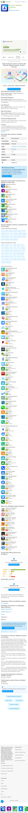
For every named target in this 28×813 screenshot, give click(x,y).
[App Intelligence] (2, 801)
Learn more (19, 173)
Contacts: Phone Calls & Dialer (11, 406)
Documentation (4, 786)
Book (19, 256)
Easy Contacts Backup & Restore (11, 292)
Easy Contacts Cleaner (9, 335)
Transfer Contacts (8, 490)
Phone (3, 245)
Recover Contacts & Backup (10, 381)
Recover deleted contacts (10, 194)
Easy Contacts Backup (9, 386)
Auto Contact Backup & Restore (11, 396)
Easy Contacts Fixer (9, 326)
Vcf (10, 259)
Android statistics (18, 749)
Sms (22, 245)
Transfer (7, 245)
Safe (23, 250)
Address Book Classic (9, 302)
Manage (6, 259)
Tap (10, 253)
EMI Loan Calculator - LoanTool (11, 546)
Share (3, 253)
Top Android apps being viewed (6, 765)
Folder (3, 231)
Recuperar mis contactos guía (11, 372)
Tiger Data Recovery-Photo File (11, 331)
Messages (7, 250)
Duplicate (15, 239)
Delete (18, 253)
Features (24, 236)
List (11, 245)
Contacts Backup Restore (10, 273)
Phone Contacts (8, 367)
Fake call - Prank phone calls (10, 542)
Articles (2, 791)
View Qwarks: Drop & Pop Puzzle (7, 768)
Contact (19, 236)
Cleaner (23, 259)
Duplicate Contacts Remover (10, 401)
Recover (15, 236)
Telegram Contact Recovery (10, 277)
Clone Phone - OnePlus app (10, 340)
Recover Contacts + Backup (10, 495)
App (11, 236)
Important (3, 262)
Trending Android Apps (19, 755)
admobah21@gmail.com (6, 611)
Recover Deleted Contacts (10, 204)
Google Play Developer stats (20, 752)
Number (7, 256)
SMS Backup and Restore (10, 485)
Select (24, 231)
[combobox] (20, 2)
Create (14, 253)
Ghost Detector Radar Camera (11, 532)
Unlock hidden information (14, 564)
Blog (2, 794)
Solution (15, 259)
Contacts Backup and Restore (11, 209)
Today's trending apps (14, 708)
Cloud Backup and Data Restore (11, 321)
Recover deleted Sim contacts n (11, 189)
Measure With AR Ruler (9, 527)
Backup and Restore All (9, 282)
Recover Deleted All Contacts (10, 219)
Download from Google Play (14, 88)
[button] (14, 617)
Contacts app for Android (10, 471)
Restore (7, 236)
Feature (2, 256)
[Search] (26, 2)
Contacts (20, 233)
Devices (19, 259)
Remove (19, 231)
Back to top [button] (25, 802)
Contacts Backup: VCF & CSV (10, 348)
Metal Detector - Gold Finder (10, 517)
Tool (15, 256)
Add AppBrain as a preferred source (9, 631)
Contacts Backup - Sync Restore (11, 297)
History (6, 253)
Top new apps (19, 700)
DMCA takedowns (4, 788)
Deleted (2, 236)
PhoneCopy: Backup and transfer (11, 316)
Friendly (15, 233)
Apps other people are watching (14, 696)
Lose (20, 250)
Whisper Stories (4, 773)
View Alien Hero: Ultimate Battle (7, 771)
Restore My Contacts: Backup (11, 199)
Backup (24, 233)
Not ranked (13, 149)
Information (8, 262)
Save (3, 250)
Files (23, 256)
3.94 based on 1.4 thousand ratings (18, 146)
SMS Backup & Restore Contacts (11, 214)
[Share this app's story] (20, 51)
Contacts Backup (8, 311)
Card (11, 256)
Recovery (7, 239)
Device (2, 239)
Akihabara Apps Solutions (16, 506)
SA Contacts (7, 391)
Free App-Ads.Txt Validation (6, 797)
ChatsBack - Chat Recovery (10, 287)
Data (19, 245)
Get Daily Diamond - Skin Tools (11, 537)
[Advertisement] (14, 26)
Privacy (2, 783)
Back (12, 250)
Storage (15, 250)
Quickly (22, 253)
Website (2, 614)
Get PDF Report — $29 (7, 175)
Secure (11, 239)
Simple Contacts (8, 410)
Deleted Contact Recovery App (11, 268)
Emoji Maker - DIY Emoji (9, 522)
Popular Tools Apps (14, 704)
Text (3, 259)
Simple (6, 231)
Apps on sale (8, 700)
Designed (11, 231)
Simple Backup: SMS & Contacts (11, 306)
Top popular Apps (18, 757)
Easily (15, 245)
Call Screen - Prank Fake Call (10, 508)
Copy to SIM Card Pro (9, 352)
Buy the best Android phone (20, 760)
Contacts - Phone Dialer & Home (11, 466)
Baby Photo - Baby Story (10, 513)
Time (8, 233)
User (12, 233)
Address (15, 231)
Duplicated (3, 233)
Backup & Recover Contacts (10, 184)
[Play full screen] (24, 51)
